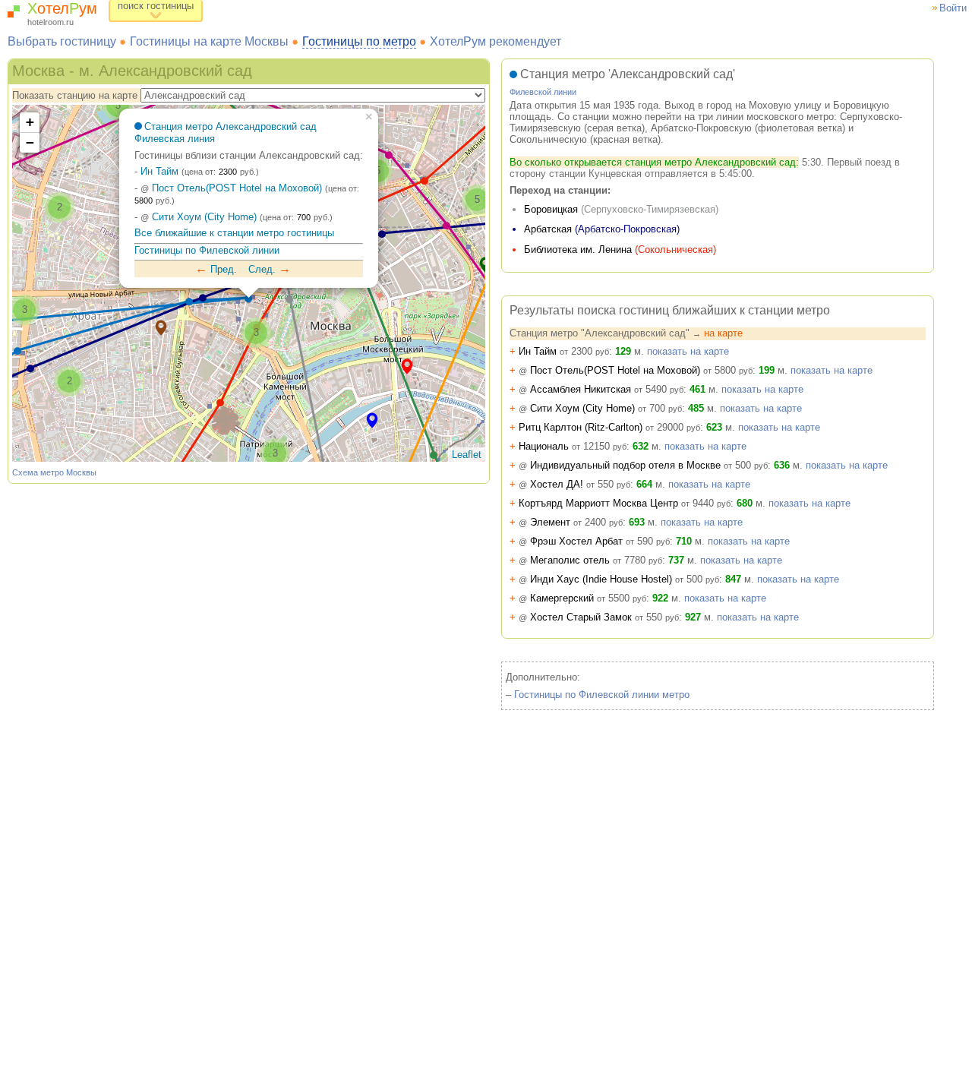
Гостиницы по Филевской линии (206, 250)
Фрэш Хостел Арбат (590, 541)
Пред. (216, 269)
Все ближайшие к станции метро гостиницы (234, 232)
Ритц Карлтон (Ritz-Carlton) (605, 427)
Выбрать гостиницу (62, 41)
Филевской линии (543, 91)
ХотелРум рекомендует (495, 41)
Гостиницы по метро (359, 41)
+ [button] (30, 122)
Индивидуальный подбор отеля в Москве (639, 465)
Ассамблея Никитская (596, 389)
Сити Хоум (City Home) (198, 217)
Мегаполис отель (586, 560)
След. (269, 269)
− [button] (30, 142)
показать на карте (688, 351)
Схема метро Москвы (54, 472)
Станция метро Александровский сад (230, 126)
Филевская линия (174, 138)
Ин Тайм (159, 171)
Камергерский (578, 598)
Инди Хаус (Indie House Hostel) (614, 579)
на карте (723, 333)
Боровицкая (551, 209)
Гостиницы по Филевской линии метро (602, 694)
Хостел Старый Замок (594, 617)
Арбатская (548, 229)
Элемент (566, 522)
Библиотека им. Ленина (578, 249)
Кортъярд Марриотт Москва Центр (620, 503)
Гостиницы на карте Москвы (209, 41)
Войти (953, 8)
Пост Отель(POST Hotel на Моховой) (231, 188)
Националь (568, 446)
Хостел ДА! (570, 484)
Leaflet (466, 454)
